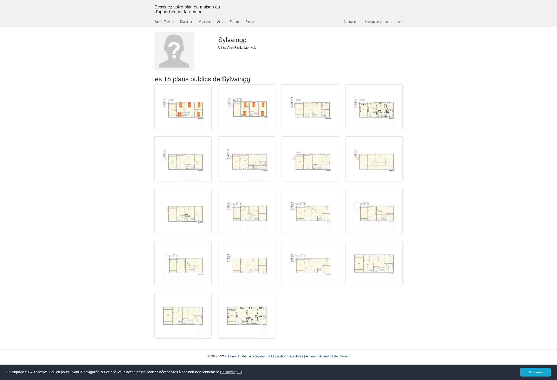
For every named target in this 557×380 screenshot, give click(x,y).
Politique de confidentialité (285, 356)
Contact (233, 356)
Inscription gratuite (377, 21)
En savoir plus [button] (231, 372)
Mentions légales (253, 356)
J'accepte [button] (535, 372)
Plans (249, 21)
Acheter (311, 356)
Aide (220, 21)
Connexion (351, 21)
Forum (234, 21)
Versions (205, 21)
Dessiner (186, 21)
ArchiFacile (164, 21)
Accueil (324, 356)
